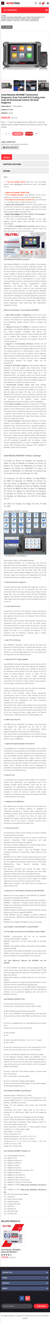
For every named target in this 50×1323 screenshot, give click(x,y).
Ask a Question (11, 147)
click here (18, 184)
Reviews (6, 171)
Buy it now (29, 134)
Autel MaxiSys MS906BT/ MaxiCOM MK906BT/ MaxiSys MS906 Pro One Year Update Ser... (11, 1253)
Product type (7, 110)
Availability (6, 106)
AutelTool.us (29, 1316)
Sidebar (7, 27)
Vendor (4, 113)
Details (6, 158)
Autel (11, 113)
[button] (6, 1255)
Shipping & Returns (12, 164)
